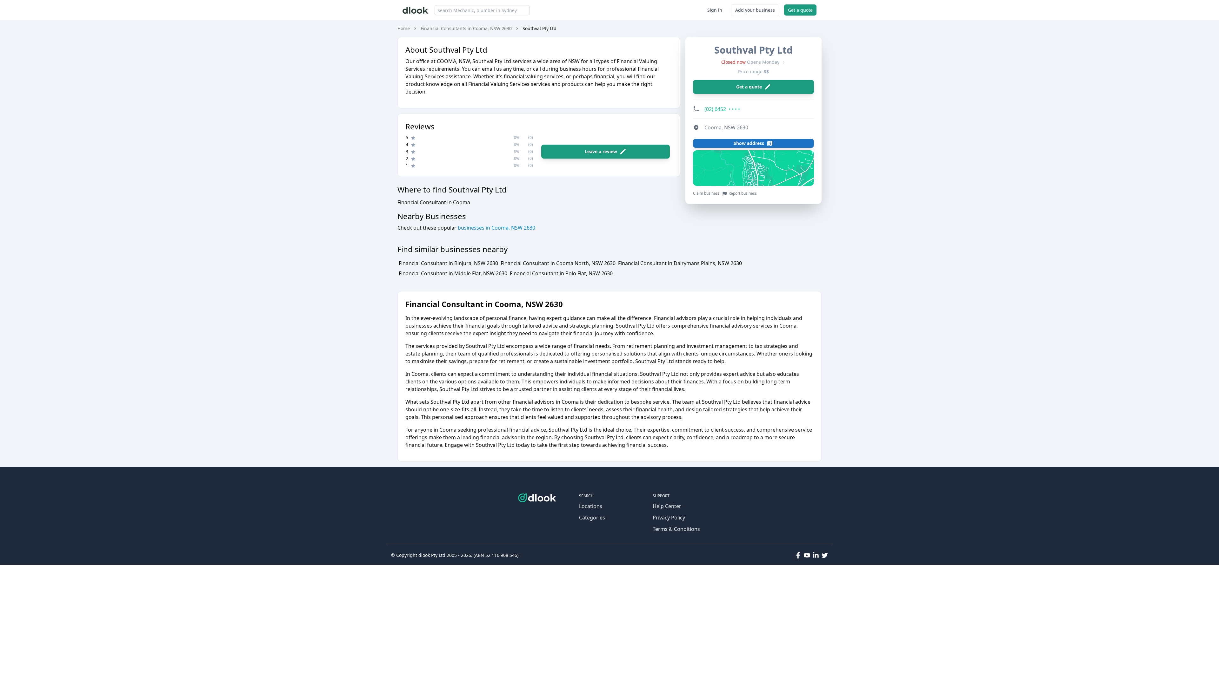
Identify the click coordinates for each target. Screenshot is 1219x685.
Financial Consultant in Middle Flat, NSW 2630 (453, 273)
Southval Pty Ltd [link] (539, 28)
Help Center (667, 506)
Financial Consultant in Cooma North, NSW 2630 (558, 263)
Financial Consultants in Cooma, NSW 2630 (466, 28)
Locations (590, 506)
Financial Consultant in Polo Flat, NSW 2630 (561, 273)
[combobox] (482, 10)
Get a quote (800, 10)
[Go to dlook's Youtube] (807, 555)
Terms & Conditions (676, 528)
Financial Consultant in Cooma (433, 202)
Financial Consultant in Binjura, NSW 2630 (448, 263)
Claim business (706, 193)
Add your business (755, 10)
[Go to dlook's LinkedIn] (816, 555)
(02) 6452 (722, 109)
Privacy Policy (669, 517)
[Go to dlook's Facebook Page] (798, 555)
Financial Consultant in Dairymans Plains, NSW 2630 (680, 263)
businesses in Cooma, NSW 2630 (495, 227)
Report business (743, 193)
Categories (592, 517)
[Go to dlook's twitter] (825, 555)
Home (403, 28)
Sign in (714, 10)
